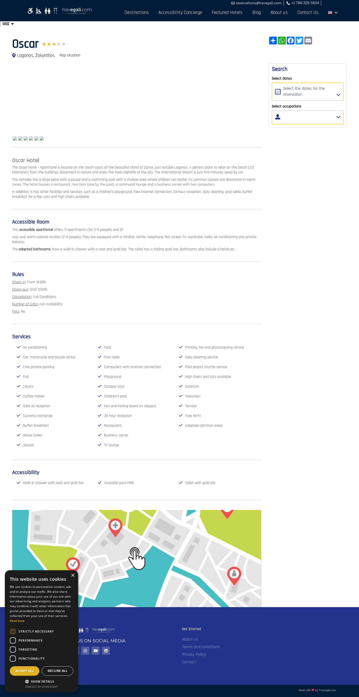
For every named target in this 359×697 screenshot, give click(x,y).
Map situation (70, 55)
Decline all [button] (57, 671)
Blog (256, 12)
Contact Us (307, 12)
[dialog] (41, 631)
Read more (17, 621)
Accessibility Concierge (180, 12)
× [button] (72, 575)
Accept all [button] (24, 671)
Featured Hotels (227, 12)
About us (279, 12)
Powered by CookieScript (41, 687)
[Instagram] (85, 651)
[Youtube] (96, 651)
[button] (41, 681)
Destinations (136, 12)
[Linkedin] (106, 651)
